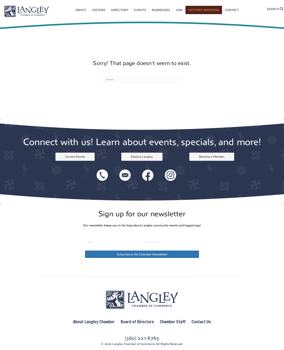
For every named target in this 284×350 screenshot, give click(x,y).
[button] (142, 254)
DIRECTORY (119, 10)
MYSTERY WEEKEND (203, 10)
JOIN (179, 10)
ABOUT (81, 10)
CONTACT (232, 10)
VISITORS (98, 10)
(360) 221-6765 (142, 338)
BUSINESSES (161, 10)
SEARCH (273, 9)
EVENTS (140, 10)
